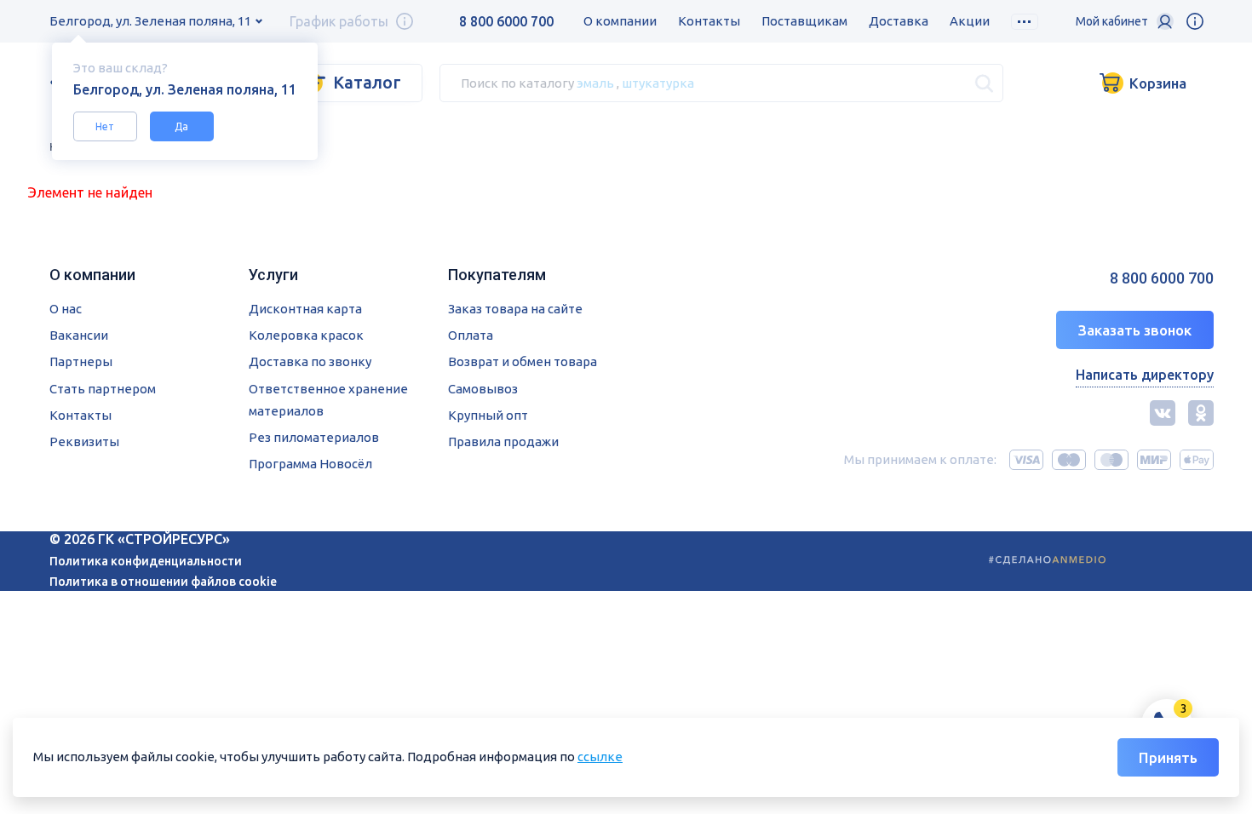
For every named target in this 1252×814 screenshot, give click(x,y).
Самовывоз (483, 388)
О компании (620, 21)
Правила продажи (503, 441)
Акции (970, 21)
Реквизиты (84, 441)
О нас (65, 308)
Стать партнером (102, 388)
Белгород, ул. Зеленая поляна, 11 (150, 21)
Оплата (470, 335)
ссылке (600, 756)
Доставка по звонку (310, 361)
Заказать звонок (1135, 330)
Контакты (709, 21)
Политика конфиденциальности (145, 561)
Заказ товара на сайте (515, 308)
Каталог (367, 82)
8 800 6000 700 (506, 21)
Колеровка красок (306, 335)
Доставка (898, 21)
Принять (1168, 757)
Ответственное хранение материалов (328, 399)
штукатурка (658, 82)
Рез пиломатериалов (314, 437)
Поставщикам (804, 21)
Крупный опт (488, 415)
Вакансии (78, 335)
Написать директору (1145, 374)
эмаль (595, 82)
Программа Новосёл (310, 463)
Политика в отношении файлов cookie (163, 581)
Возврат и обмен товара (522, 361)
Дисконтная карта (305, 308)
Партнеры (80, 361)
